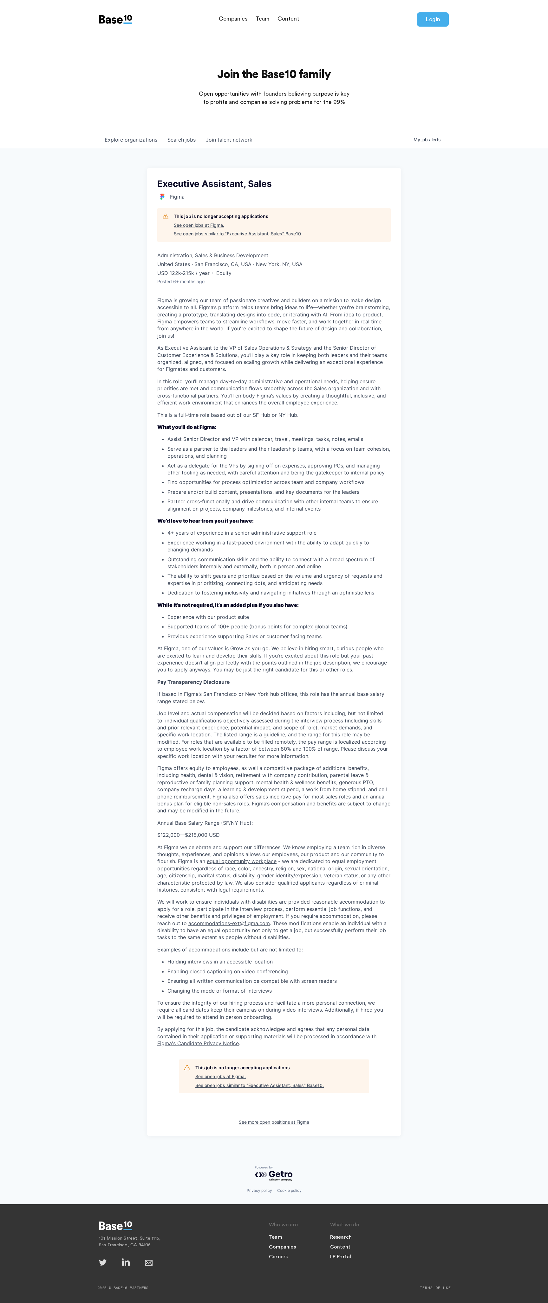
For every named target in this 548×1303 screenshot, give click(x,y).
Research (341, 1237)
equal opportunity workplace (242, 861)
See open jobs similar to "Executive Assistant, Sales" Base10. (238, 233)
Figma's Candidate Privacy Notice (198, 1043)
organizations (131, 140)
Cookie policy (289, 1190)
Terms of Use (435, 1288)
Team (263, 19)
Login (433, 19)
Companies (233, 19)
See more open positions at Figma (274, 1122)
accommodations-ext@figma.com (229, 923)
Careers (278, 1256)
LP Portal (340, 1256)
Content (288, 19)
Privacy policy (259, 1190)
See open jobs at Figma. (199, 225)
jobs (181, 140)
